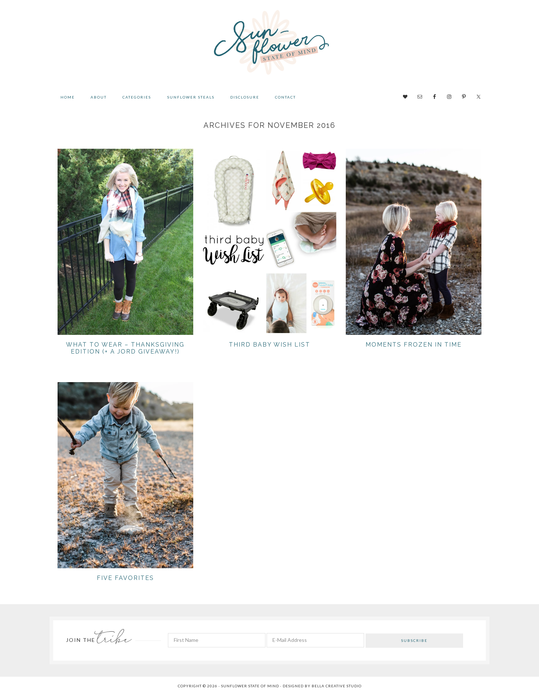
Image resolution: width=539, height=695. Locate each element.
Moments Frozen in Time (414, 344)
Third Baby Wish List (269, 344)
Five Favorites (125, 577)
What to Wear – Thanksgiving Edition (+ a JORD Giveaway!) (125, 348)
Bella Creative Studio (337, 686)
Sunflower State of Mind (270, 44)
